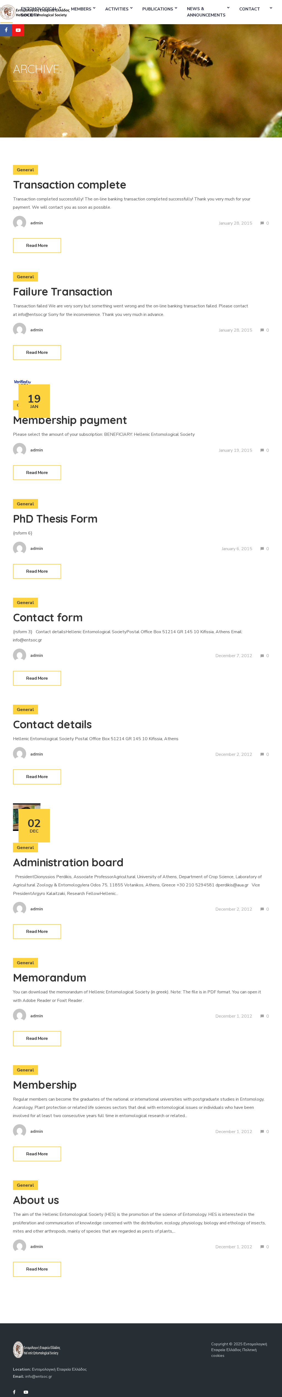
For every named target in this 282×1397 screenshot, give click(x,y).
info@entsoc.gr (38, 1376)
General (25, 170)
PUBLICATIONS (157, 9)
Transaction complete (69, 184)
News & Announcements (206, 12)
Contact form (48, 617)
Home (6, 9)
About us (36, 1200)
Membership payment (70, 420)
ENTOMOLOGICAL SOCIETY (39, 12)
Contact (249, 9)
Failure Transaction (62, 291)
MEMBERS (81, 9)
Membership (45, 1085)
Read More (37, 246)
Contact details (52, 724)
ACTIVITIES (117, 9)
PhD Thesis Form (55, 518)
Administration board (68, 862)
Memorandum (49, 977)
